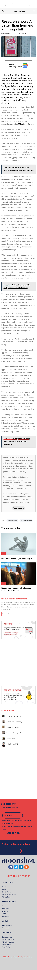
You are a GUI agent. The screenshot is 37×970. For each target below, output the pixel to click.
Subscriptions (6, 944)
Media (4, 914)
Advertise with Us (8, 942)
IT (2, 906)
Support (4, 889)
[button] (3, 11)
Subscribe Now (6, 614)
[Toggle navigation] (29, 11)
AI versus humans (12, 520)
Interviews (5, 909)
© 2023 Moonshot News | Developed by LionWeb (17, 957)
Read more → (18, 508)
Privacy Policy (6, 897)
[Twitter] (16, 867)
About (4, 887)
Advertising (5, 916)
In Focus (5, 911)
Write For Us (6, 947)
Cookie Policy (6, 892)
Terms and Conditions (9, 894)
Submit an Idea (7, 937)
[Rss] (26, 867)
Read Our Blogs (7, 925)
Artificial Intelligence (26, 520)
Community (5, 928)
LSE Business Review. (25, 124)
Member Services (8, 939)
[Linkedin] (21, 867)
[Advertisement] (18, 662)
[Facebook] (10, 867)
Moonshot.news (6, 33)
